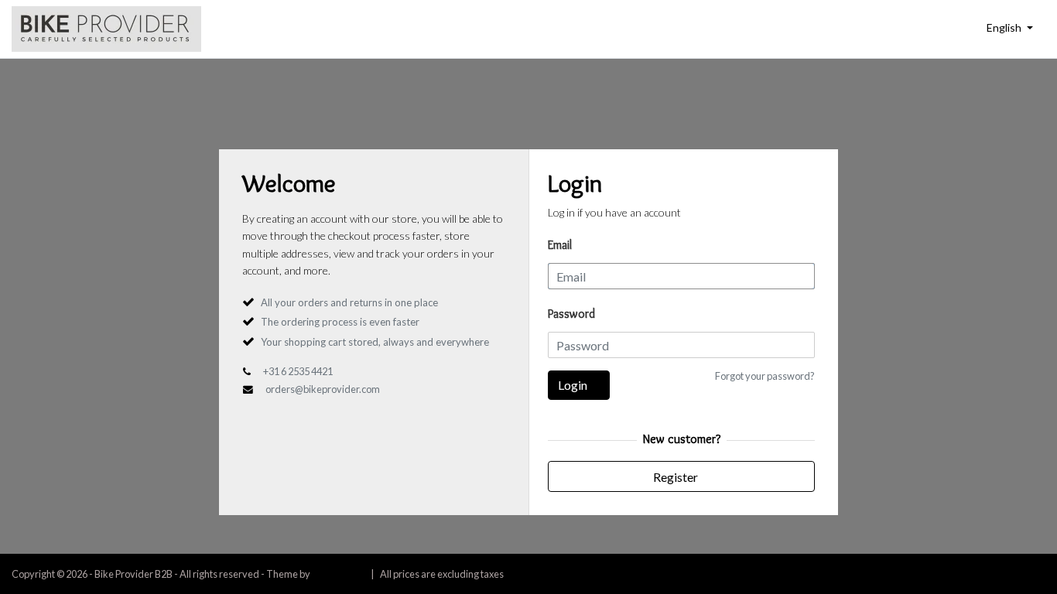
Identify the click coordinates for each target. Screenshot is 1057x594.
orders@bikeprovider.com (322, 389)
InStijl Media (338, 574)
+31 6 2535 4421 (298, 371)
